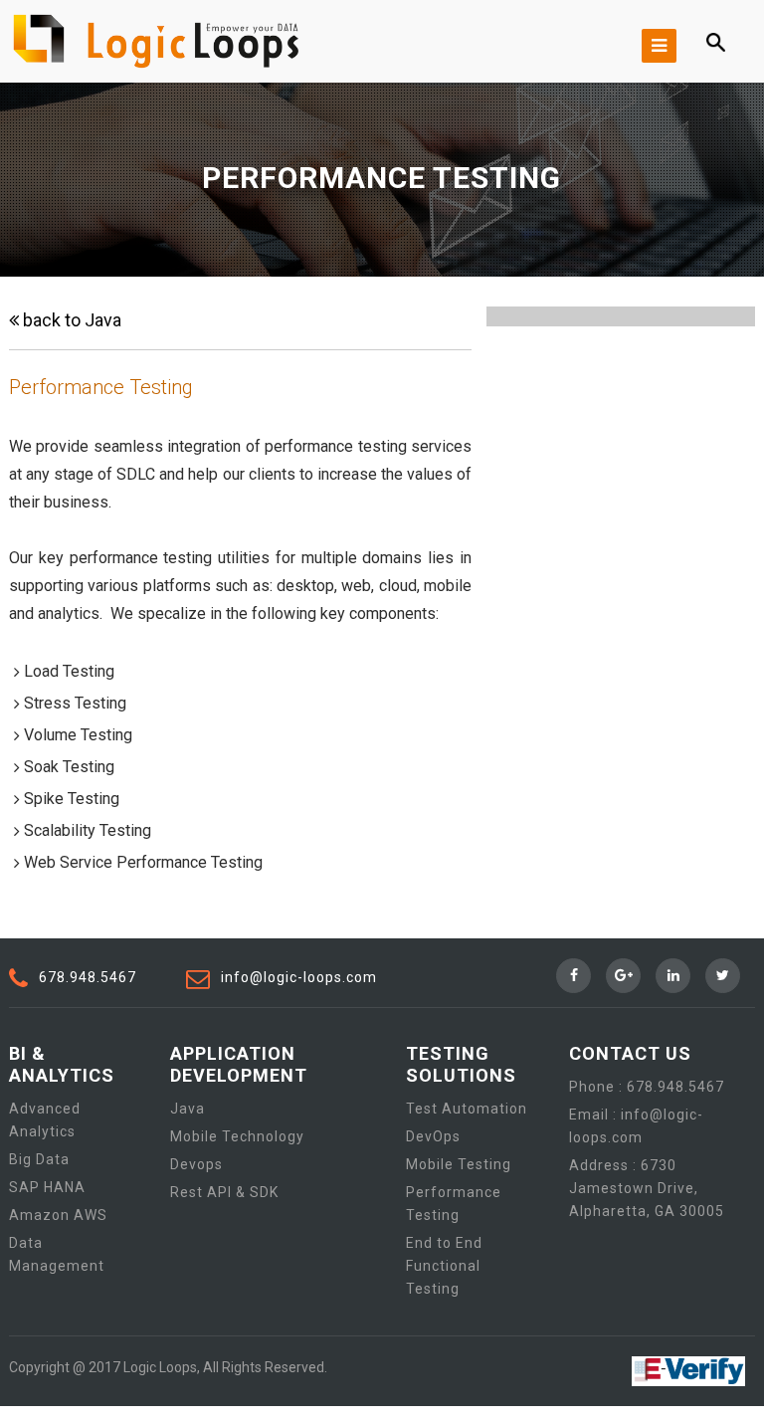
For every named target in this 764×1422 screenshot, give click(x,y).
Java (187, 1109)
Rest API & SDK (224, 1192)
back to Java (70, 319)
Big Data (39, 1159)
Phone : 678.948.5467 (646, 1087)
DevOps (433, 1136)
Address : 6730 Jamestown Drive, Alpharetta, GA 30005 (646, 1188)
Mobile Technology (237, 1136)
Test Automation (466, 1109)
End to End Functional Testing (444, 1266)
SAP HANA (47, 1187)
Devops (196, 1164)
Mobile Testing (458, 1164)
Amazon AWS (58, 1215)
